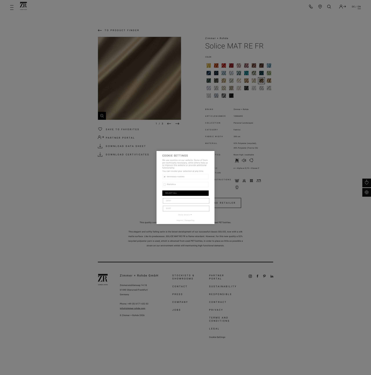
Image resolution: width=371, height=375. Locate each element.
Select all (171, 193)
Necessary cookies (175, 176)
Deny (168, 200)
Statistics (171, 184)
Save (168, 208)
